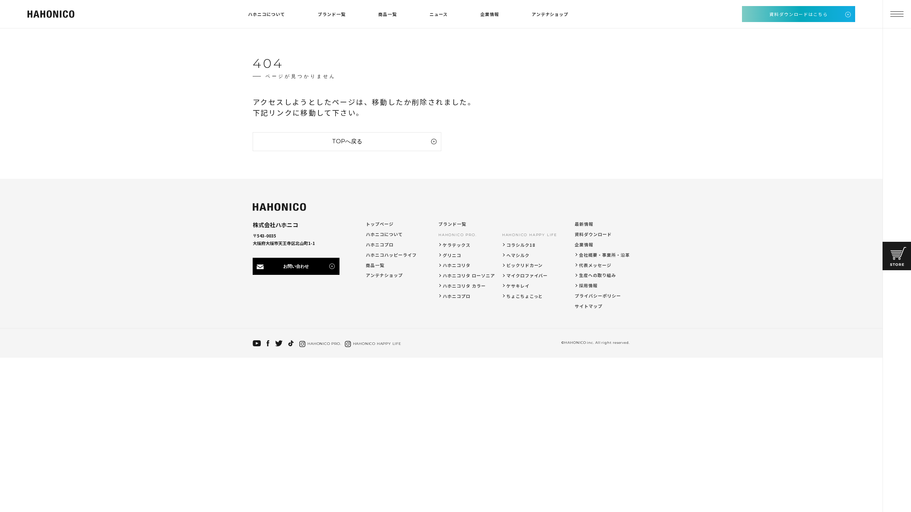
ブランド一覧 (332, 14)
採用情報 (588, 285)
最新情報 (584, 224)
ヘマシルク (518, 255)
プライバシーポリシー (598, 296)
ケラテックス (456, 245)
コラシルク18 (520, 245)
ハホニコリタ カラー (464, 286)
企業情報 (489, 14)
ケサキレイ (518, 286)
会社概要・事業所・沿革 (604, 255)
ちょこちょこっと (524, 296)
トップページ (380, 224)
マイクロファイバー (527, 275)
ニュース (439, 14)
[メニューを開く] (897, 14)
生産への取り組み (597, 275)
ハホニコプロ (380, 244)
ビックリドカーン (524, 265)
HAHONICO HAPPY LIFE (529, 235)
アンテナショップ (550, 14)
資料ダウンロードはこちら (798, 14)
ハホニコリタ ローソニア (469, 275)
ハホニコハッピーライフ (391, 255)
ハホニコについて (266, 14)
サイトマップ (588, 306)
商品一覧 (387, 14)
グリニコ (452, 255)
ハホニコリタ (456, 265)
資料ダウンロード (593, 234)
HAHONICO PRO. (457, 235)
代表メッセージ (595, 265)
